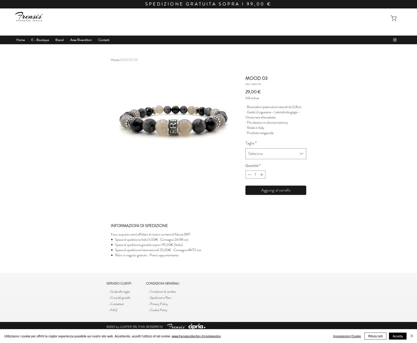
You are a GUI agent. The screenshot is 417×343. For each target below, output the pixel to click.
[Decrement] (249, 175)
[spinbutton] (255, 175)
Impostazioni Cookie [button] (347, 336)
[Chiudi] (411, 336)
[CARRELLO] (393, 18)
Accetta (398, 336)
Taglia (250, 143)
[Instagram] (395, 40)
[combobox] (275, 153)
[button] (40, 40)
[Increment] (262, 175)
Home (115, 59)
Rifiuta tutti (375, 336)
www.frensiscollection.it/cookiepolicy (196, 336)
